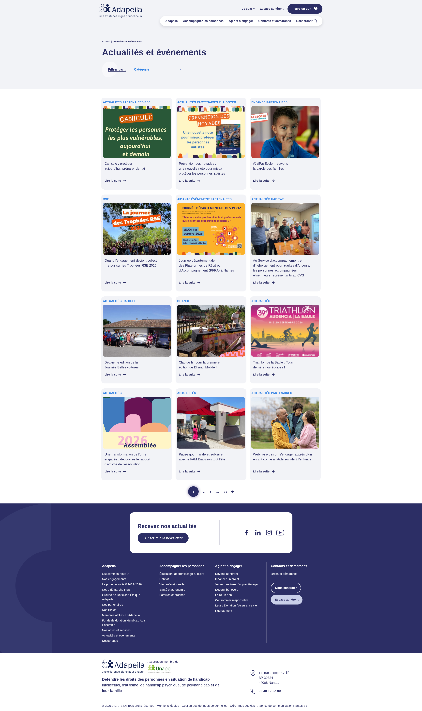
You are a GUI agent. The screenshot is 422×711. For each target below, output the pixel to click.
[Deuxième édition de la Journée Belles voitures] (136, 339)
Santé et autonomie (172, 589)
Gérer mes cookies (242, 705)
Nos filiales (109, 610)
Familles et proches (172, 595)
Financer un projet (227, 579)
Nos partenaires (112, 604)
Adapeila (171, 21)
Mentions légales (168, 705)
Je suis (247, 8)
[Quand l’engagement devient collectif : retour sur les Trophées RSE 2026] (136, 243)
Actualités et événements (118, 635)
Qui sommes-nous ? (115, 573)
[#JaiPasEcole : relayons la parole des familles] (285, 144)
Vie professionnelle (171, 584)
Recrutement (223, 610)
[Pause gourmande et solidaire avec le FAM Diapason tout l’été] (211, 434)
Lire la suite (113, 180)
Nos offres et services (116, 630)
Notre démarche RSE (116, 589)
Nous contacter (286, 588)
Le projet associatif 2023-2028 (122, 584)
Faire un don (302, 8)
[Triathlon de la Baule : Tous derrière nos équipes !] (285, 339)
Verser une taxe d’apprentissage (236, 584)
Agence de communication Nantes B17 (283, 705)
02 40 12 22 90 (270, 691)
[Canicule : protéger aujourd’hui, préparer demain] (136, 144)
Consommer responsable (231, 600)
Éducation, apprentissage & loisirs (181, 573)
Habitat (164, 579)
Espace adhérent (272, 8)
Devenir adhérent (226, 573)
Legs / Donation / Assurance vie (236, 605)
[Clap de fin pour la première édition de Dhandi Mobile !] (211, 339)
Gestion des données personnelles (204, 705)
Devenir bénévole (226, 589)
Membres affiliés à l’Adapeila (121, 615)
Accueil (106, 41)
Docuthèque (110, 640)
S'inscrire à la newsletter (163, 538)
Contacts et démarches (274, 21)
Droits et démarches (284, 573)
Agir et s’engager (241, 21)
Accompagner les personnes (203, 21)
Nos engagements (114, 579)
